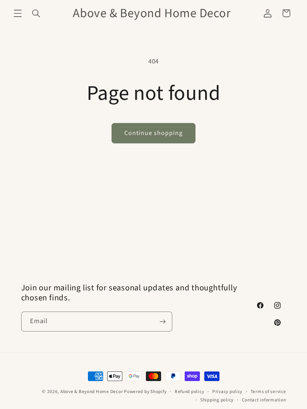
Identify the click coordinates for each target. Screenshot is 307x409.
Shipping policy (216, 400)
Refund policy (189, 391)
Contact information (264, 400)
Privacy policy (227, 391)
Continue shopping (153, 133)
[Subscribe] (162, 321)
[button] (17, 13)
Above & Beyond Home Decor (92, 391)
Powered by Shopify (145, 391)
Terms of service (268, 391)
